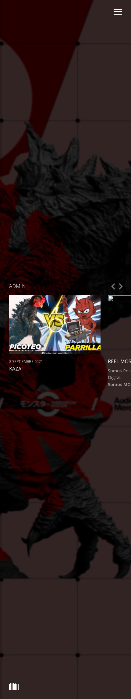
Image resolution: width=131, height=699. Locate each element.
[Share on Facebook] (10, 378)
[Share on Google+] (23, 378)
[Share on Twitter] (17, 378)
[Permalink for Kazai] (30, 378)
